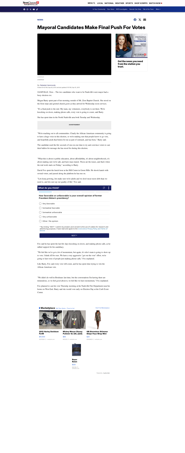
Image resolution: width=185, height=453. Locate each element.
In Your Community (99, 9)
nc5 (31, 9)
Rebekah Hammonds (48, 85)
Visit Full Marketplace (102, 308)
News (40, 20)
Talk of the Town (148, 9)
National (109, 3)
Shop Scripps (141, 3)
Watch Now (155, 3)
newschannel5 (24, 9)
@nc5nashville (37, 9)
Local (100, 3)
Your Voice (110, 9)
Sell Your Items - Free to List (65, 308)
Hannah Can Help (135, 9)
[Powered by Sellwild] (106, 373)
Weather (119, 3)
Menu (90, 3)
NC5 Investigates (121, 9)
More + (158, 9)
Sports (129, 3)
